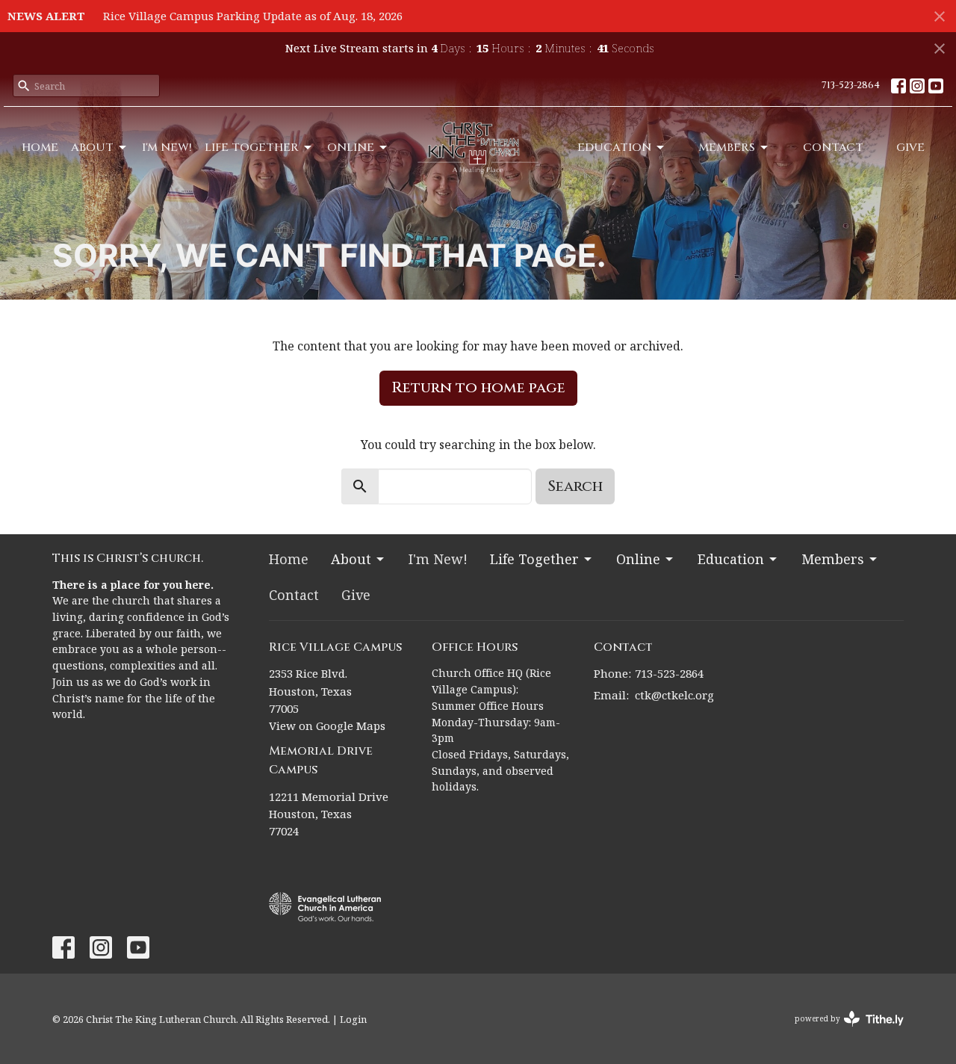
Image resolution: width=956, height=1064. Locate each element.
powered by (841, 1031)
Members (726, 147)
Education (614, 147)
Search (575, 486)
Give (910, 147)
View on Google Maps (327, 725)
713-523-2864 (851, 85)
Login (353, 1019)
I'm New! (167, 147)
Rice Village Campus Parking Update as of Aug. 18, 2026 (253, 15)
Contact (833, 147)
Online (350, 147)
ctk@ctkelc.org (674, 694)
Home (40, 147)
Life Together (252, 147)
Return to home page (478, 387)
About (92, 147)
